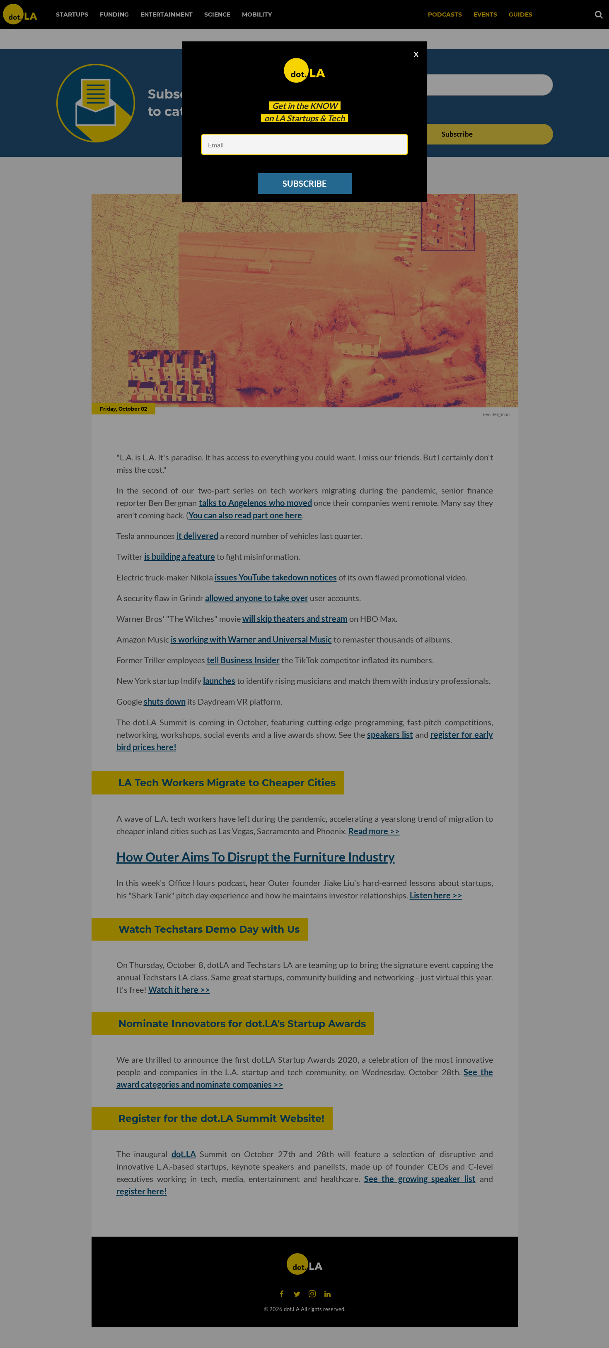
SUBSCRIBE (304, 183)
